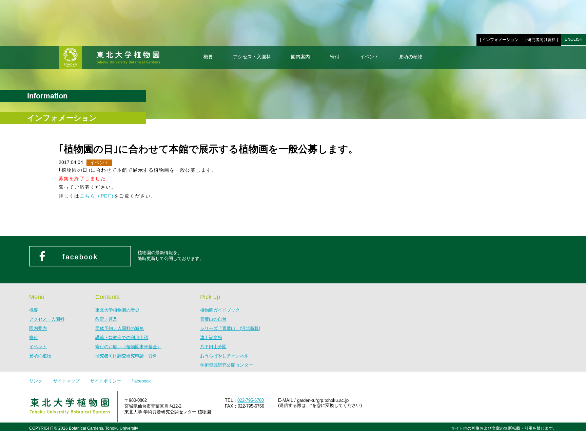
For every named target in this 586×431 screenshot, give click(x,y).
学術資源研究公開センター (226, 365)
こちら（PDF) (97, 196)
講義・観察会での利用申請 (121, 337)
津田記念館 (211, 337)
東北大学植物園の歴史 (117, 310)
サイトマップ (66, 380)
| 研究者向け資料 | (541, 40)
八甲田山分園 (213, 346)
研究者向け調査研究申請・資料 (126, 355)
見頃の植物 (411, 56)
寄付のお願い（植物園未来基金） (128, 346)
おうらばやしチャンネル (224, 355)
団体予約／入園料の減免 (119, 328)
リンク (35, 380)
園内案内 (300, 56)
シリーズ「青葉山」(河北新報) (230, 328)
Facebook (141, 380)
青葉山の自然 (213, 319)
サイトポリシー (105, 380)
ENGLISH (574, 39)
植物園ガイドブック (220, 310)
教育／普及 (106, 319)
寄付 (334, 56)
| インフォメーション (499, 40)
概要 (208, 56)
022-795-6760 (250, 400)
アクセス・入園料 (252, 56)
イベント (369, 56)
